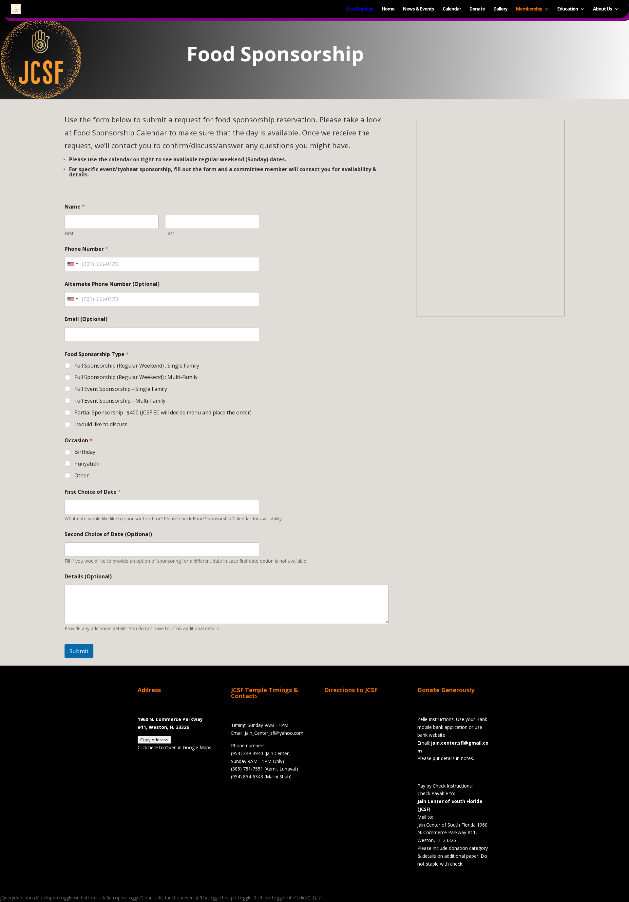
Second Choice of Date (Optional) (108, 534)
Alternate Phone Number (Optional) (112, 284)
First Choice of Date (93, 492)
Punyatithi (87, 463)
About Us (602, 9)
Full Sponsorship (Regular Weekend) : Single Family (136, 365)
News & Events (418, 9)
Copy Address (154, 740)
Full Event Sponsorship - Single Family (120, 389)
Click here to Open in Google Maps (174, 747)
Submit (78, 651)
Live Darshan (360, 9)
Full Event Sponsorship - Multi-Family (119, 400)
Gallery (500, 9)
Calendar (452, 9)
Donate (477, 9)
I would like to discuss (100, 424)
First (69, 233)
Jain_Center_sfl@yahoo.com (274, 733)
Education (567, 9)
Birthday (84, 452)
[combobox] (72, 264)
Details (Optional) (88, 576)
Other (81, 475)
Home (388, 9)
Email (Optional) (86, 319)
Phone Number (86, 249)
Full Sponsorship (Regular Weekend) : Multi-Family (136, 377)
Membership (529, 9)
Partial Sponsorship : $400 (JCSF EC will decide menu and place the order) (163, 412)
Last (169, 233)
